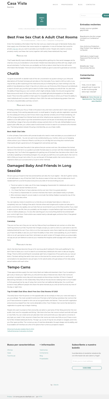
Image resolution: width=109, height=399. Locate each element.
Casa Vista (17, 3)
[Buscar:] (91, 16)
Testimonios (44, 350)
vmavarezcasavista (29, 40)
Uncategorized (30, 29)
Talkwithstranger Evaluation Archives (20, 331)
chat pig (15, 49)
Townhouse (11, 356)
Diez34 (56, 385)
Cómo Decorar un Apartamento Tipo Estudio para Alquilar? (92, 99)
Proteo (9, 396)
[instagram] (13, 383)
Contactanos (44, 353)
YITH (40, 396)
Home (20, 29)
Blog (80, 4)
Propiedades (67, 4)
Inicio (55, 4)
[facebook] (8, 383)
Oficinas (10, 350)
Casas (9, 353)
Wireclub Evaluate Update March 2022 (20, 329)
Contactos (90, 4)
